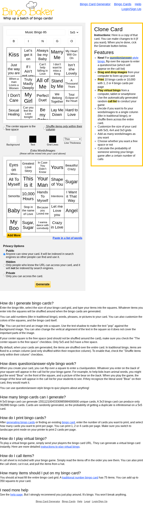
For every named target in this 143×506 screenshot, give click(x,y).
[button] (13, 139)
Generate (43, 284)
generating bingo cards (20, 422)
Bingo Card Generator (95, 4)
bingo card (68, 422)
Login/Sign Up (131, 9)
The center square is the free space (21, 128)
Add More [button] (13, 235)
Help (138, 4)
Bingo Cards (122, 4)
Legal (87, 501)
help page (16, 494)
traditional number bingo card (80, 477)
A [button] (8, 43)
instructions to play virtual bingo (60, 446)
